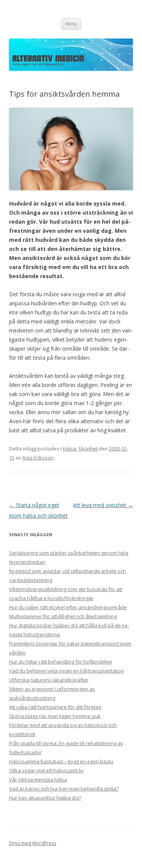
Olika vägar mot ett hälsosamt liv (46, 770)
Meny (71, 23)
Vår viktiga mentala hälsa (38, 779)
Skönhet (88, 448)
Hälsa (69, 448)
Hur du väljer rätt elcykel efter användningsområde (68, 607)
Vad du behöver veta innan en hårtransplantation (66, 670)
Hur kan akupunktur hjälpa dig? (45, 797)
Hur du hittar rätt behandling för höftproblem (60, 661)
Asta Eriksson (37, 457)
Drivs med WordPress (32, 843)
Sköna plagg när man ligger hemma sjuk (55, 716)
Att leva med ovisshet (103, 505)
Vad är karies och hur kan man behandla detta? (64, 788)
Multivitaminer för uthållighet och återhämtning (63, 616)
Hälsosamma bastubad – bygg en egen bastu (61, 761)
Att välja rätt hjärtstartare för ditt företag (55, 707)
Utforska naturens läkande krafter (49, 679)
